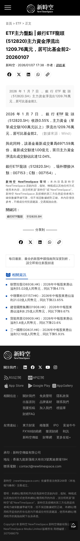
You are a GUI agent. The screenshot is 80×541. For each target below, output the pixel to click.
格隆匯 (44, 425)
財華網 (47, 437)
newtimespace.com (26, 480)
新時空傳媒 (30, 437)
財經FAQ (29, 414)
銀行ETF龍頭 (15, 216)
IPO (56, 425)
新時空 (11, 181)
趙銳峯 (60, 65)
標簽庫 (61, 408)
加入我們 (46, 408)
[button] (73, 525)
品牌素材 (46, 402)
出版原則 (29, 402)
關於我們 (29, 396)
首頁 (9, 23)
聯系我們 (62, 402)
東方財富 (29, 425)
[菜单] (8, 9)
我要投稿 (29, 408)
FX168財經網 (32, 431)
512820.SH (34, 216)
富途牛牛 (69, 425)
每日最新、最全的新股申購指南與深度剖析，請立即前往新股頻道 (40, 261)
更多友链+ (63, 437)
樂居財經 (52, 431)
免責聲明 (46, 396)
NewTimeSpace (28, 181)
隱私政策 (62, 396)
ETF (18, 23)
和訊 (66, 431)
